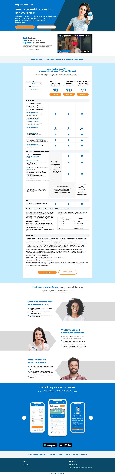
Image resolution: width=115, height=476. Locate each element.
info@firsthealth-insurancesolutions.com (80, 467)
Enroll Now (25, 27)
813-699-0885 (73, 465)
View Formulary (39, 139)
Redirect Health (60, 473)
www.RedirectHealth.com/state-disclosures (36, 247)
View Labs (31, 128)
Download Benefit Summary (46, 27)
